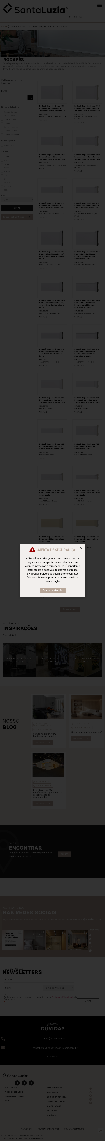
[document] (52, 570)
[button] (81, 548)
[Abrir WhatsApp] (98, 1134)
